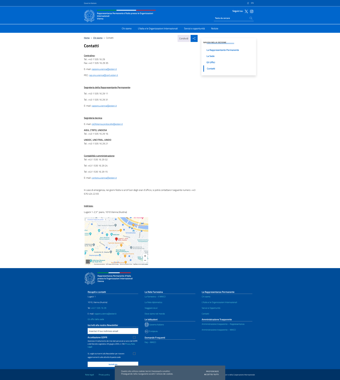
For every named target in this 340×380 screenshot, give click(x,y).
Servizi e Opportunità (211, 308)
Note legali (89, 374)
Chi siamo (98, 37)
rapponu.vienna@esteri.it (104, 69)
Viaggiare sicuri (151, 308)
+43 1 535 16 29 (98, 308)
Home (87, 37)
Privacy (128, 343)
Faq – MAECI (150, 342)
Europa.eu (153, 331)
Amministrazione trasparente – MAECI (219, 329)
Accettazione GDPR (97, 337)
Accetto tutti (211, 374)
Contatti (205, 313)
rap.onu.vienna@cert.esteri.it (103, 75)
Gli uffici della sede (96, 319)
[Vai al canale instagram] (251, 11)
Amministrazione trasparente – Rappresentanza (223, 324)
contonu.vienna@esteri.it (104, 178)
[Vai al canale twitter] (245, 11)
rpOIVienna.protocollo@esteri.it (107, 124)
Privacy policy (104, 374)
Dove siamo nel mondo (155, 313)
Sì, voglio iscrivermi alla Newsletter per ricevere (106, 353)
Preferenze (212, 371)
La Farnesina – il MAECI (155, 296)
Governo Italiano (90, 3)
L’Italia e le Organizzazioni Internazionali (219, 302)
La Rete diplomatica (153, 302)
